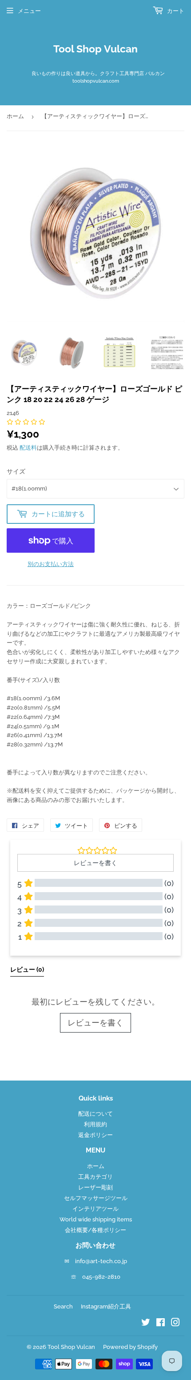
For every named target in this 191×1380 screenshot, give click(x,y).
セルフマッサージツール (95, 1198)
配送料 (28, 447)
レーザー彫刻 (95, 1187)
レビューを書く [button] (95, 862)
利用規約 (95, 1124)
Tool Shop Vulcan (95, 49)
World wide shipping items (96, 1219)
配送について (95, 1113)
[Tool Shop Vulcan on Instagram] (175, 1323)
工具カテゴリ (95, 1176)
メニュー (29, 11)
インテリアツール (95, 1208)
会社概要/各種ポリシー (95, 1230)
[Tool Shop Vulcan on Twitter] (145, 1323)
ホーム (15, 116)
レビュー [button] (27, 969)
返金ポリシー (95, 1135)
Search (63, 1306)
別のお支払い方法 (51, 564)
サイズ (16, 471)
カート (175, 11)
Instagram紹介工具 (106, 1306)
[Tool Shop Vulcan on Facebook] (160, 1323)
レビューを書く (95, 1022)
